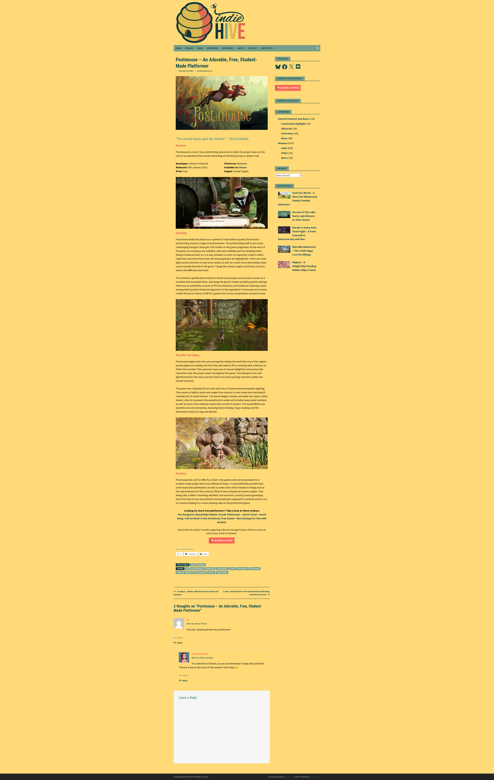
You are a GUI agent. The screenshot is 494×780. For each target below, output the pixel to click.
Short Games (222, 573)
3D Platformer (196, 569)
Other (284, 153)
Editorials (227, 48)
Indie (193, 565)
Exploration (242, 569)
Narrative (189, 573)
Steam (243, 167)
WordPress (289, 777)
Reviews (189, 48)
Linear (179, 573)
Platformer (200, 573)
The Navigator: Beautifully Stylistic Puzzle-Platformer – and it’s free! (217, 514)
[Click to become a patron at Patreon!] (222, 540)
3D (187, 569)
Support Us (267, 48)
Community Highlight (293, 123)
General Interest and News (293, 118)
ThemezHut (315, 777)
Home (178, 48)
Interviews (212, 48)
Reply (179, 642)
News (200, 48)
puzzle (211, 573)
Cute (232, 569)
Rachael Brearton (204, 71)
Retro (284, 157)
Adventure (209, 569)
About (240, 48)
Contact (252, 48)
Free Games (254, 569)
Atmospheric (222, 569)
